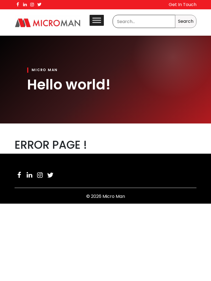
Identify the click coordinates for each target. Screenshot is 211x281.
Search (185, 21)
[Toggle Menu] (96, 20)
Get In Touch (182, 4)
